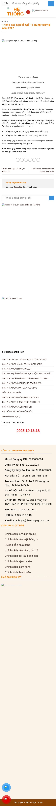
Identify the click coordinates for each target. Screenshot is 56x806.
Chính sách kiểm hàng (17, 566)
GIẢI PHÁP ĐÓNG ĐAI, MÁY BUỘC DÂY (19, 388)
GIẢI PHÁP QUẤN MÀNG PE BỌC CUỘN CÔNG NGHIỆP (26, 374)
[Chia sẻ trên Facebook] (22, 160)
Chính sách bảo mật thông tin (21, 539)
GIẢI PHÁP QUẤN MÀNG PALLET (16, 369)
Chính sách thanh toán (18, 572)
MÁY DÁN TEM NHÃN (11, 393)
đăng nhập (18, 187)
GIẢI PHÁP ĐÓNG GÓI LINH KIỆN (17, 407)
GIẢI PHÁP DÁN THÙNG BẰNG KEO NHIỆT (21, 402)
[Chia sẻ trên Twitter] (26, 160)
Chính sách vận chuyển (18, 561)
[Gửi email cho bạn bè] (30, 160)
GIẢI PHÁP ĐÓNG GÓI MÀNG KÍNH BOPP (20, 397)
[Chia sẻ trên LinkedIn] (38, 160)
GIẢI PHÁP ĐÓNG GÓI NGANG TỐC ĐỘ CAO (21, 383)
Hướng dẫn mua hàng (17, 544)
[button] (3, 12)
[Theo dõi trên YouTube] (28, 12)
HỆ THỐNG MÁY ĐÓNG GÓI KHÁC (17, 412)
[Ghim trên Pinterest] (34, 160)
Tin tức (5, 22)
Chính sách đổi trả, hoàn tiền (21, 555)
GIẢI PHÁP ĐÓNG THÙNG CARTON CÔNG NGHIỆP (24, 359)
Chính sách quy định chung (20, 534)
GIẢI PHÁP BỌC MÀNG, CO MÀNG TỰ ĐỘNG (22, 364)
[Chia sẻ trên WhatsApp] (18, 160)
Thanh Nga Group (34, 802)
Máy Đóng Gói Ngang (11, 416)
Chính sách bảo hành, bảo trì (21, 550)
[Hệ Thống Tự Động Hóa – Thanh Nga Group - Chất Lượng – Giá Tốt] (15, 12)
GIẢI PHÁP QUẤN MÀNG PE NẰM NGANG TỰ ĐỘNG (25, 378)
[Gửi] (51, 3)
